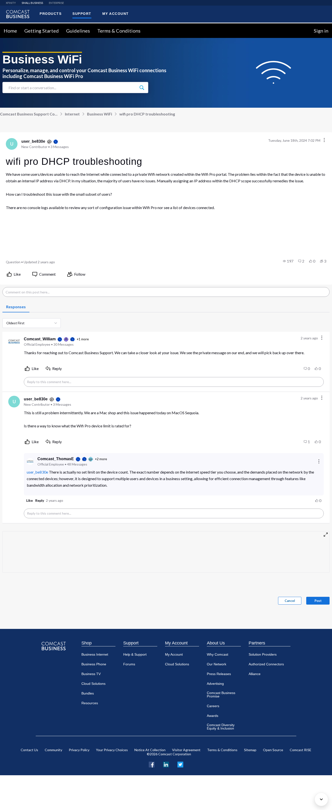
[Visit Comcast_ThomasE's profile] (30, 461)
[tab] (15, 307)
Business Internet (94, 654)
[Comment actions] (322, 338)
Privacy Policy (79, 750)
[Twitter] (180, 764)
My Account (176, 643)
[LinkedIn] (166, 764)
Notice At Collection (150, 750)
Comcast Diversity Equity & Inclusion (221, 726)
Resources (89, 703)
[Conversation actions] (324, 140)
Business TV (91, 674)
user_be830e (37, 472)
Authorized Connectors (266, 664)
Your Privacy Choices (112, 750)
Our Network (216, 664)
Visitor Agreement (186, 750)
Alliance (255, 674)
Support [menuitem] (81, 14)
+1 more (83, 339)
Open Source (273, 750)
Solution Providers (263, 654)
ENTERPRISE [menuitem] (56, 2)
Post (318, 601)
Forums (129, 664)
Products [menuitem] (50, 14)
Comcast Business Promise (221, 694)
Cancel (290, 601)
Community (53, 750)
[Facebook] (152, 764)
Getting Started (41, 31)
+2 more (101, 459)
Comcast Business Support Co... (29, 114)
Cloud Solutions (93, 683)
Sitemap (250, 750)
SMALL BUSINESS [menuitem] (32, 2)
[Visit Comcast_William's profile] (14, 341)
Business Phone (93, 664)
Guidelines (78, 31)
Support (131, 643)
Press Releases (219, 674)
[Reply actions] (319, 461)
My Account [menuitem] (115, 14)
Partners (257, 643)
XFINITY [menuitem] (11, 2)
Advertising (215, 683)
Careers (213, 706)
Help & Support (135, 654)
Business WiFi (99, 114)
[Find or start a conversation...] (141, 87)
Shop (86, 643)
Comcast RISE (300, 750)
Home (10, 31)
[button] (288, 261)
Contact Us (29, 750)
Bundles (87, 693)
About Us (216, 643)
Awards (212, 715)
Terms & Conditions (118, 31)
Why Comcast (217, 654)
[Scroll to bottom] (321, 799)
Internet (72, 114)
